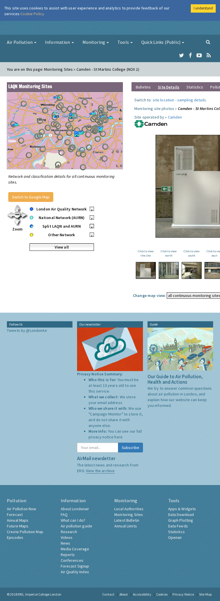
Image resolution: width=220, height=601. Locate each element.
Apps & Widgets (182, 508)
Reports (68, 554)
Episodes (15, 537)
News (65, 543)
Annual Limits (125, 526)
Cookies (162, 594)
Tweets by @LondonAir (27, 330)
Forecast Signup (75, 566)
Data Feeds (178, 526)
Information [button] (58, 42)
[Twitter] (181, 55)
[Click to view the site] (146, 270)
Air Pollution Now (21, 508)
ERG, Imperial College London (39, 594)
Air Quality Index (75, 571)
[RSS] (208, 55)
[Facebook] (190, 55)
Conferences (72, 560)
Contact (108, 594)
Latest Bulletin (126, 520)
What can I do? (73, 520)
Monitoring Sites (128, 514)
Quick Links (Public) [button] (161, 42)
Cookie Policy (32, 13)
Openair (175, 537)
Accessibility (142, 594)
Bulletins (143, 87)
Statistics (194, 87)
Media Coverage (75, 548)
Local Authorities (129, 508)
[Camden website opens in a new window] (151, 123)
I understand (203, 8)
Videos (67, 537)
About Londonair (75, 508)
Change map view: (149, 295)
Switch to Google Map (31, 197)
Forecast (15, 514)
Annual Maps (18, 520)
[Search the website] (208, 41)
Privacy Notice (183, 594)
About (123, 594)
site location (163, 100)
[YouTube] (199, 55)
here (118, 437)
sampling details (191, 100)
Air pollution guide (77, 526)
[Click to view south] (192, 270)
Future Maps (18, 526)
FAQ (64, 514)
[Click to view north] (169, 270)
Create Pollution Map (25, 531)
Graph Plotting (180, 520)
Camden (175, 117)
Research (69, 531)
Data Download (181, 514)
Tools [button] (123, 42)
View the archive (100, 470)
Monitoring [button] (94, 42)
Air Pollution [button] (20, 42)
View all (62, 247)
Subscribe (130, 447)
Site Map (205, 594)
